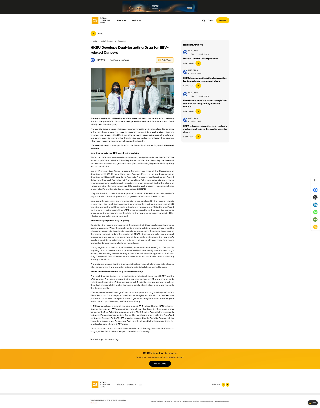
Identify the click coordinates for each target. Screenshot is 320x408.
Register (223, 20)
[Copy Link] (315, 227)
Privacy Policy (168, 401)
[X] (315, 197)
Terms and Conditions (157, 401)
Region (135, 20)
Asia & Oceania (204, 54)
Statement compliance (206, 401)
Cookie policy (177, 401)
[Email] (315, 219)
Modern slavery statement (222, 401)
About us (120, 385)
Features (121, 20)
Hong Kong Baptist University (107, 118)
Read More (188, 63)
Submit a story (160, 364)
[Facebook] (315, 190)
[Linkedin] (315, 205)
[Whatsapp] (315, 212)
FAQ (140, 385)
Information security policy (190, 401)
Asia (192, 54)
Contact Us (131, 385)
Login (210, 20)
